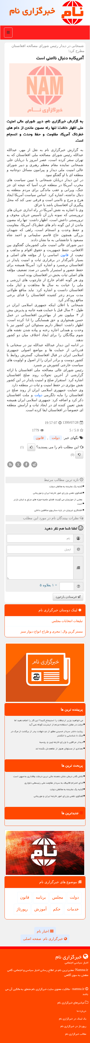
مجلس (57, 897)
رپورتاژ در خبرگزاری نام (73, 1026)
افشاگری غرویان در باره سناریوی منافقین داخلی (58, 510)
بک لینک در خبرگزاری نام (72, 1018)
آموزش (40, 909)
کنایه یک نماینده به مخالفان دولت (65, 486)
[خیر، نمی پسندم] (79, 454)
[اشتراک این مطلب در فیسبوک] (26, 464)
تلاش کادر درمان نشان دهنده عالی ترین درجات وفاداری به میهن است (48, 776)
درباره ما (81, 1010)
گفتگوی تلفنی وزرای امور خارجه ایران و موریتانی (57, 492)
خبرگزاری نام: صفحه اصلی (43, 939)
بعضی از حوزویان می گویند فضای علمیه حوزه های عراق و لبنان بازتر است (48, 501)
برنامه (41, 897)
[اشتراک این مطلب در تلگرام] (34, 464)
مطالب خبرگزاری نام (75, 1033)
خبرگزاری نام (32, 11)
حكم (56, 909)
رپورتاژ (22, 909)
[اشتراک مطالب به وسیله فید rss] (10, 464)
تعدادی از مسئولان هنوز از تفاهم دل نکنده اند (59, 748)
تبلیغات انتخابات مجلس (67, 621)
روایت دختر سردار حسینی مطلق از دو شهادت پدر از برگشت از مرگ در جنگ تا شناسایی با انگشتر (47, 733)
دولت (38, 395)
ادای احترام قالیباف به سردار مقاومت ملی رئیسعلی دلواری (53, 782)
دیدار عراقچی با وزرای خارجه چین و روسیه (61, 742)
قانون (64, 255)
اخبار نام (43, 931)
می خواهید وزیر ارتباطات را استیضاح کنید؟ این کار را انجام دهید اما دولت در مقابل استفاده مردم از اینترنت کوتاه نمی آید (48, 722)
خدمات (73, 909)
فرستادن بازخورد (67, 597)
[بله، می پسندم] (31, 447)
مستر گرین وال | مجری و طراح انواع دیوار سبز (51, 631)
